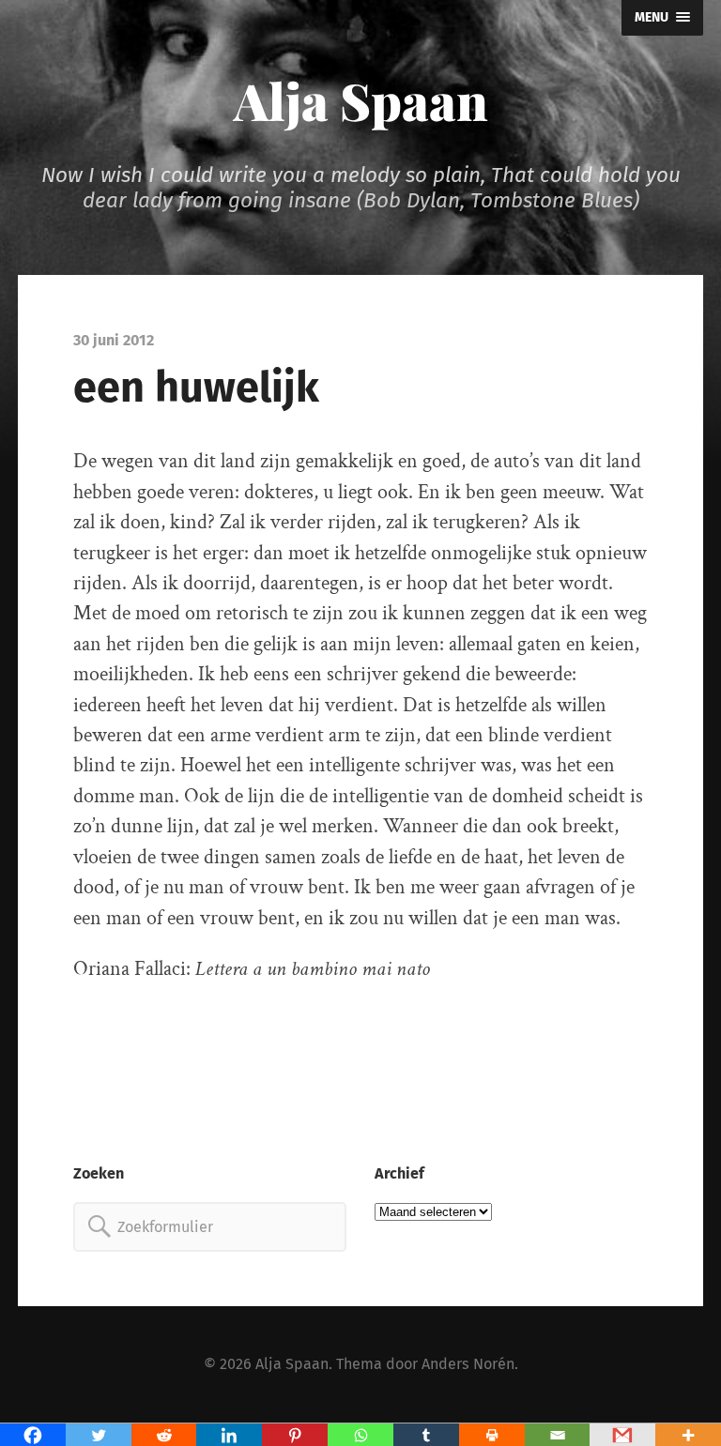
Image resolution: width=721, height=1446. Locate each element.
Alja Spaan (361, 100)
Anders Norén (468, 1364)
